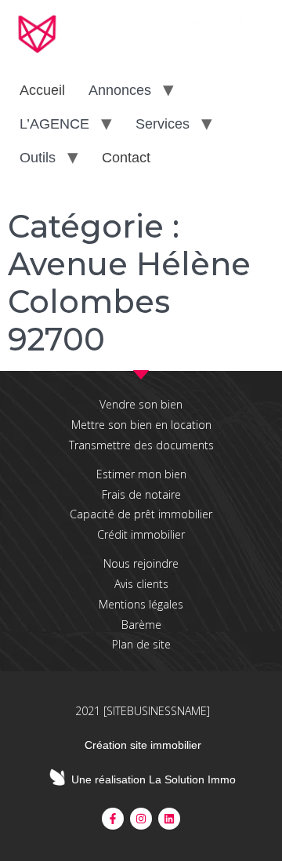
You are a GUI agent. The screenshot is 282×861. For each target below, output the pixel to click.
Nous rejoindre (141, 563)
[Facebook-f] (113, 819)
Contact (126, 157)
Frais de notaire (141, 494)
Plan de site (141, 644)
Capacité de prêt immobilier (141, 514)
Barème (141, 624)
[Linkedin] (169, 819)
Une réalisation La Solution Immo (153, 779)
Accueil (42, 90)
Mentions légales (141, 604)
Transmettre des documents (141, 445)
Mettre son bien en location (141, 424)
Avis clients (141, 583)
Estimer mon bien (141, 474)
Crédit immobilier (141, 534)
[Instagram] (141, 819)
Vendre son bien (141, 404)
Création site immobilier (143, 745)
